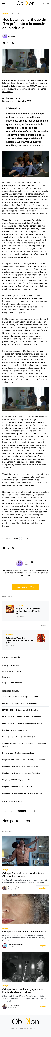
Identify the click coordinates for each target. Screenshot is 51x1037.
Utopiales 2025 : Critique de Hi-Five (17, 780)
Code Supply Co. (34, 1028)
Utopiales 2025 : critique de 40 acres (17, 787)
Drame (25, 538)
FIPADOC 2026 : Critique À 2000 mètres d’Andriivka (23, 723)
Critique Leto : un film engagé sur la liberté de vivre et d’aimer (22, 991)
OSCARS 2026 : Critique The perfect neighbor (21, 703)
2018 (6, 538)
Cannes (15, 538)
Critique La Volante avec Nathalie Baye (24, 931)
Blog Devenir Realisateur (13, 682)
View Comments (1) (24, 587)
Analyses (9, 635)
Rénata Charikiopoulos (15, 944)
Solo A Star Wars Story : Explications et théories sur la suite (19, 640)
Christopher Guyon (14, 887)
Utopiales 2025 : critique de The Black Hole (20, 766)
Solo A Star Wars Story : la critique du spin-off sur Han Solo (28, 611)
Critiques (5, 14)
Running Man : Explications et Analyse (18, 753)
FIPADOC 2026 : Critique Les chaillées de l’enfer (21, 717)
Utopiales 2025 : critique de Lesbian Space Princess (23, 760)
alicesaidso (12, 36)
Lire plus (42, 888)
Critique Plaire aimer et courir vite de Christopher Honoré (23, 875)
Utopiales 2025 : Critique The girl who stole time (22, 793)
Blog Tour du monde (11, 671)
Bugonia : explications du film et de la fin (19, 737)
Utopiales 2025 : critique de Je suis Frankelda (21, 773)
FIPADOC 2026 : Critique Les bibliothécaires (20, 710)
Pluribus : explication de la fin (14, 730)
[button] (3, 3)
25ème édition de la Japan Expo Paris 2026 (20, 697)
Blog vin (6, 677)
